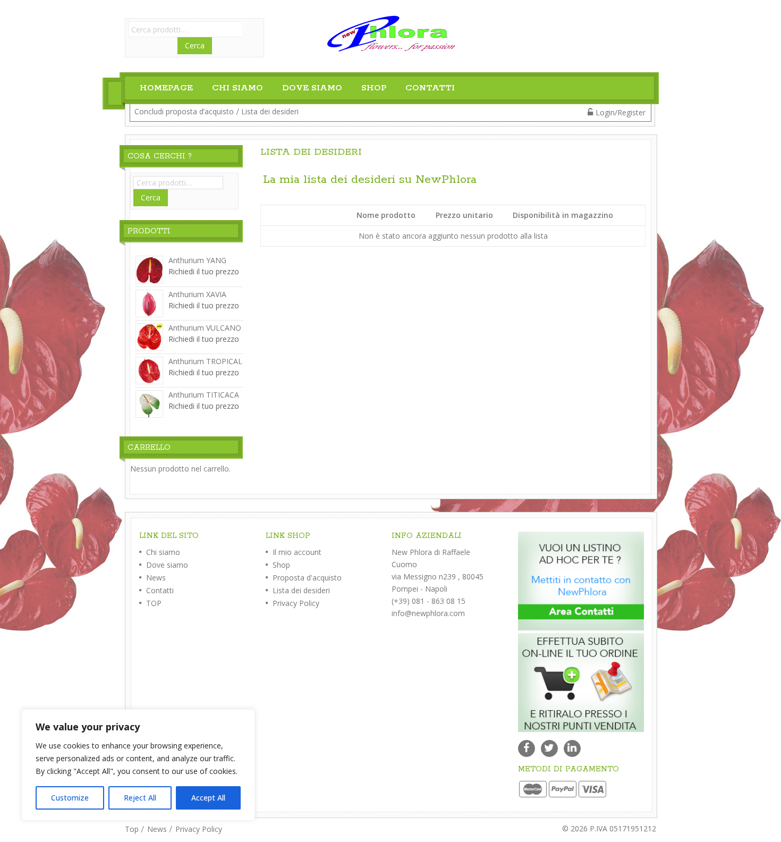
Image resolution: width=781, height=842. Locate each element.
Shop (373, 88)
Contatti (430, 88)
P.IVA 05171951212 (623, 828)
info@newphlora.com (428, 613)
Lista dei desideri (270, 111)
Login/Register (621, 112)
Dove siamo (312, 88)
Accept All (208, 798)
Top (132, 829)
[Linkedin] (572, 748)
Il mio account (295, 552)
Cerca (195, 45)
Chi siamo (237, 88)
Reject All (140, 798)
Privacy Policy (294, 603)
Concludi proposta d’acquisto (184, 111)
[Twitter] (549, 748)
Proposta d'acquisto (306, 577)
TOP (153, 603)
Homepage (166, 88)
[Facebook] (526, 748)
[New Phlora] (390, 33)
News (155, 577)
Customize (70, 798)
